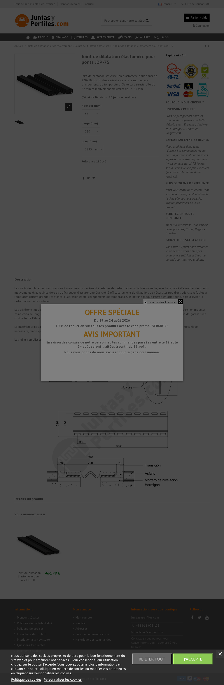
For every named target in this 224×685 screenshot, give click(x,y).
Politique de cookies (26, 679)
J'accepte (193, 659)
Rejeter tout (152, 659)
